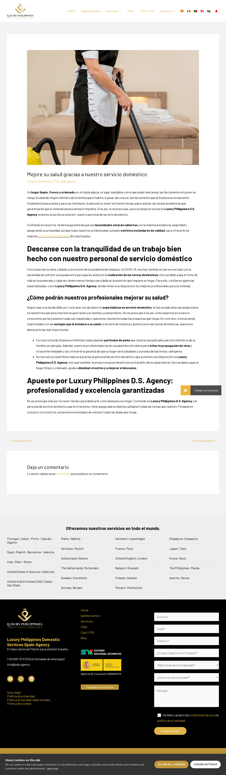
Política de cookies (19, 703)
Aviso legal (14, 692)
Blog (84, 638)
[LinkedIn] (31, 679)
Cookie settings (205, 764)
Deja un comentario (39, 181)
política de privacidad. (171, 720)
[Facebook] (10, 679)
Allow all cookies (171, 764)
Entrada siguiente (205, 440)
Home (71, 11)
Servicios (112, 11)
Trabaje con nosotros (206, 390)
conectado (63, 473)
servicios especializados (54, 236)
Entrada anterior (20, 440)
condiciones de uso (201, 715)
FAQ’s (131, 11)
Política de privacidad (21, 696)
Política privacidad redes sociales (28, 700)
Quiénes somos (90, 11)
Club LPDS (147, 11)
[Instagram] (21, 679)
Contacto (166, 11)
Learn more (52, 768)
